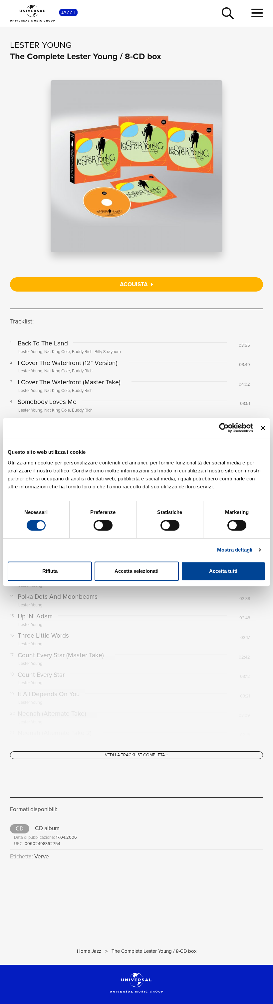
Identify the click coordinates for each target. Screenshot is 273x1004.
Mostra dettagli (235, 550)
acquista (134, 284)
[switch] (103, 525)
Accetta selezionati (136, 571)
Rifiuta (50, 571)
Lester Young (41, 45)
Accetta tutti (223, 571)
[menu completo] (257, 13)
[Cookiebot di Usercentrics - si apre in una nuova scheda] (224, 428)
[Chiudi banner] (263, 428)
